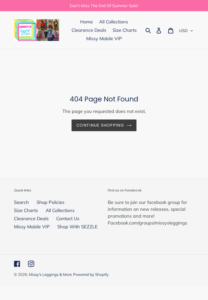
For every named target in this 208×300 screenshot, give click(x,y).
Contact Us (67, 218)
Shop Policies (50, 202)
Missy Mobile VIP (32, 227)
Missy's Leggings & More (50, 274)
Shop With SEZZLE (77, 227)
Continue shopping (100, 125)
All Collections (60, 210)
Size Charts (26, 210)
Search (21, 202)
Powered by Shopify (91, 274)
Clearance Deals (31, 218)
